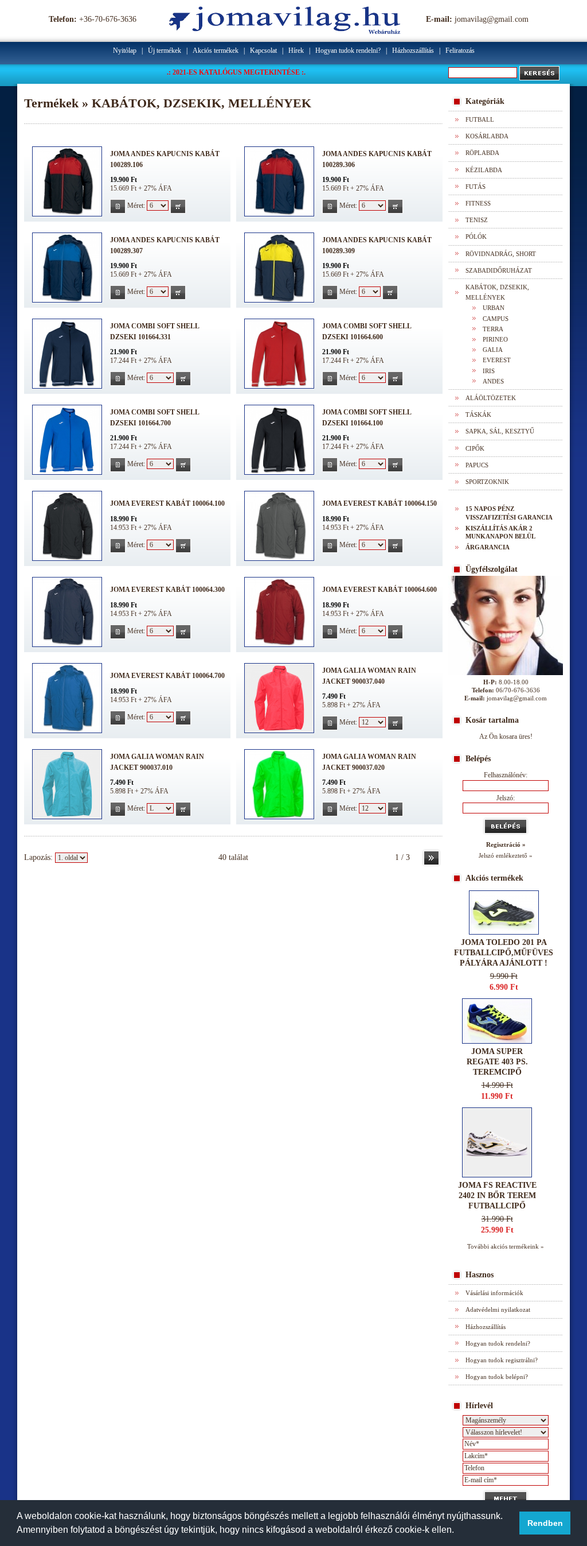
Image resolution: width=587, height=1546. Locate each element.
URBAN (493, 307)
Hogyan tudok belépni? (496, 1376)
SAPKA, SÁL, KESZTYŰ (499, 431)
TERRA (493, 329)
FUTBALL (479, 119)
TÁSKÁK (478, 414)
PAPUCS (476, 465)
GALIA (493, 349)
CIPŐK (474, 448)
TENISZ (476, 219)
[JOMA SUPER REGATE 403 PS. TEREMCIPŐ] (497, 1041)
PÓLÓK (476, 236)
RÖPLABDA (482, 152)
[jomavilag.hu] (284, 31)
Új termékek (164, 51)
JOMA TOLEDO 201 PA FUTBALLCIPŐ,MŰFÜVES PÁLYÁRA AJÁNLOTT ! (503, 952)
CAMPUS (495, 318)
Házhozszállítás (413, 51)
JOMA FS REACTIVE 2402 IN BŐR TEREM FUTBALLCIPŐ (497, 1195)
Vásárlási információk (494, 1292)
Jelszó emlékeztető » (506, 855)
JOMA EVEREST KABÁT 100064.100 (167, 503)
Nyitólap (124, 51)
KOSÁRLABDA (486, 136)
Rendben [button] (545, 1523)
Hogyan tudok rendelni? (348, 51)
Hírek (296, 51)
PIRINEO (495, 339)
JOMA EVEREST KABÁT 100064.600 (379, 590)
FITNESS (478, 203)
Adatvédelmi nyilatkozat (497, 1309)
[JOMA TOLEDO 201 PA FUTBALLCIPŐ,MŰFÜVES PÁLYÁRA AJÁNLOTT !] (504, 932)
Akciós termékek (215, 51)
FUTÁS (475, 186)
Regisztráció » (506, 844)
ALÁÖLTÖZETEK (490, 397)
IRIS (489, 370)
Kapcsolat (263, 51)
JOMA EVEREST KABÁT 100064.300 (167, 590)
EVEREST (497, 360)
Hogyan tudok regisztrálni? (501, 1360)
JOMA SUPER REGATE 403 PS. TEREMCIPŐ (497, 1061)
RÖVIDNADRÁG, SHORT (500, 253)
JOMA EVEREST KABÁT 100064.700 (167, 676)
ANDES (493, 381)
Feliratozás (460, 51)
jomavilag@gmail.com (492, 19)
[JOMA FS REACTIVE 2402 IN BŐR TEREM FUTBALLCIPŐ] (497, 1175)
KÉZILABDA (483, 169)
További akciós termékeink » (505, 1246)
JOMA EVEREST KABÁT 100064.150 (379, 503)
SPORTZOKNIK (487, 481)
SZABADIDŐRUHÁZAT (498, 270)
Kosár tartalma (492, 720)
